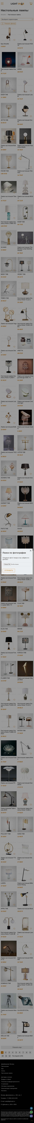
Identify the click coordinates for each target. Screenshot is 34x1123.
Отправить (8, 570)
